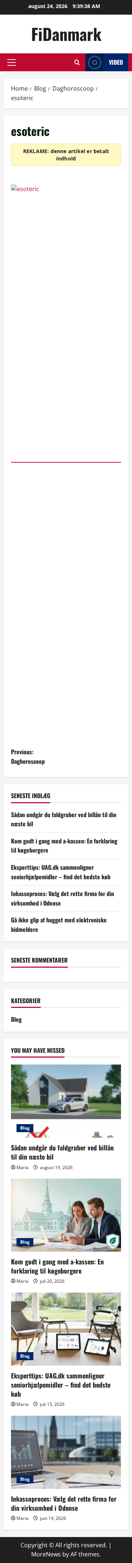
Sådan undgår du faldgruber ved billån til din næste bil (62, 1152)
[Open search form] (77, 62)
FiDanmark (66, 34)
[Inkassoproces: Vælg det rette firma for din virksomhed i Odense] (66, 1452)
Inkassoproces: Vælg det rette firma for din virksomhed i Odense (64, 1503)
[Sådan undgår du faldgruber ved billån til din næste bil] (66, 1101)
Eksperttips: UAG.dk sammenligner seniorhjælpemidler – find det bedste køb (60, 872)
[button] (11, 62)
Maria (22, 1167)
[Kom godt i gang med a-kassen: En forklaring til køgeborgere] (66, 1215)
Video (116, 62)
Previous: (28, 756)
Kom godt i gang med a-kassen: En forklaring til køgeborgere (57, 1266)
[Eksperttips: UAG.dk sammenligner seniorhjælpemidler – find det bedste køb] (66, 1329)
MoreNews (46, 1554)
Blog (16, 1019)
